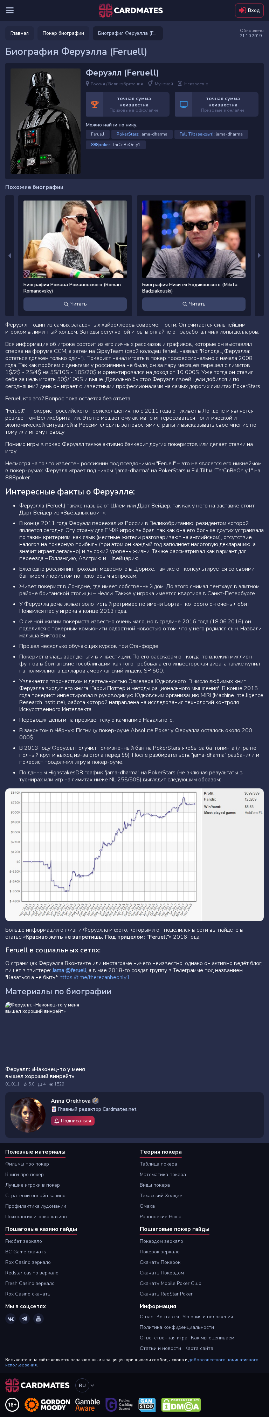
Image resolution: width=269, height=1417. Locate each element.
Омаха (147, 1206)
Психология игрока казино (36, 1216)
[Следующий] (259, 255)
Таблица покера (158, 1164)
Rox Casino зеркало (28, 1262)
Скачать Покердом (162, 1273)
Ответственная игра (163, 1337)
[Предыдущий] (9, 255)
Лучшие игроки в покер (32, 1185)
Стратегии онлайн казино (35, 1195)
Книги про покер (24, 1174)
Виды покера (155, 1185)
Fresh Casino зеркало (30, 1283)
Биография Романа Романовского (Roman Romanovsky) (72, 288)
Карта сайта (199, 1348)
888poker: (101, 144)
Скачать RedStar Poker (166, 1294)
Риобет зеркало (23, 1241)
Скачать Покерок (160, 1262)
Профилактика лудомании (35, 1206)
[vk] (10, 1318)
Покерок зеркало (160, 1251)
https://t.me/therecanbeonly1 (95, 977)
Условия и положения (207, 1316)
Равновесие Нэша (160, 1216)
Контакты (168, 1316)
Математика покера (163, 1174)
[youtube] (38, 1318)
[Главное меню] (9, 10)
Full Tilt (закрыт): (197, 134)
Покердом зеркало (161, 1241)
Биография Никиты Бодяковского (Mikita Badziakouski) (189, 288)
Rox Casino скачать (27, 1294)
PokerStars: (128, 134)
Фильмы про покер (27, 1164)
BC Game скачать (25, 1251)
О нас (146, 1316)
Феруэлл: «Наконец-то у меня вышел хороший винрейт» (45, 1072)
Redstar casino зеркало (31, 1273)
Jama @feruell (69, 970)
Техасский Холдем (161, 1195)
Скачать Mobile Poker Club (170, 1283)
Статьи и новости (160, 1348)
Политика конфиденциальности (177, 1327)
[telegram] (24, 1318)
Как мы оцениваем (212, 1337)
